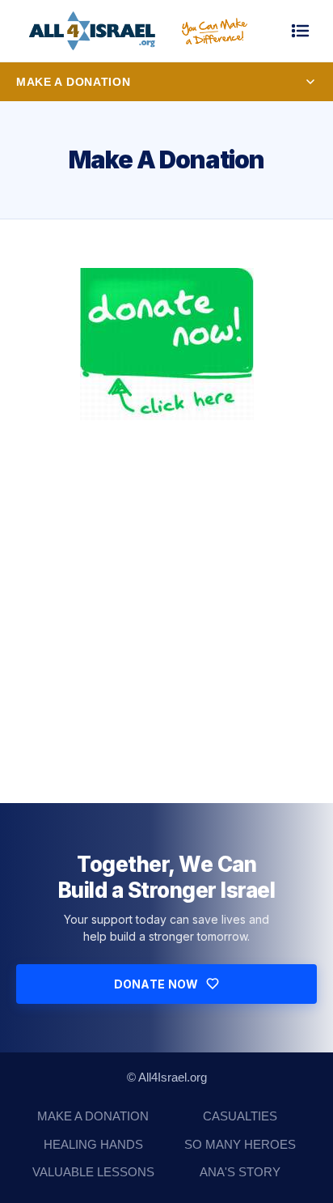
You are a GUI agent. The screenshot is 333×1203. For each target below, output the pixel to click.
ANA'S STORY (240, 1172)
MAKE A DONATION (93, 1116)
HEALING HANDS (93, 1144)
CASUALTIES (240, 1116)
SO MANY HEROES (240, 1144)
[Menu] (301, 31)
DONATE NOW (156, 984)
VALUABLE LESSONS (93, 1172)
